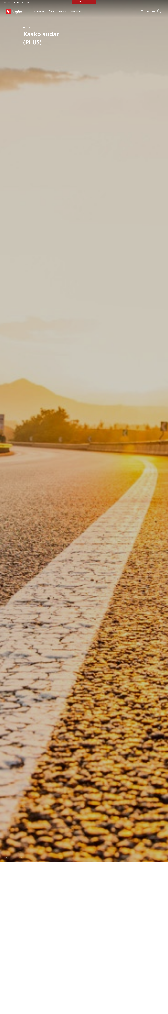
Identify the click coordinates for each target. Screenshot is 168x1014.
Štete (51, 11)
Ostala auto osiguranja (122, 938)
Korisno (63, 11)
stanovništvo (8, 2)
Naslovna (9, 858)
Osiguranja (39, 11)
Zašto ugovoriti (42, 938)
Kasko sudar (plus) (26, 858)
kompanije (24, 2)
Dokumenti (80, 938)
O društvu (76, 11)
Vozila (16, 858)
